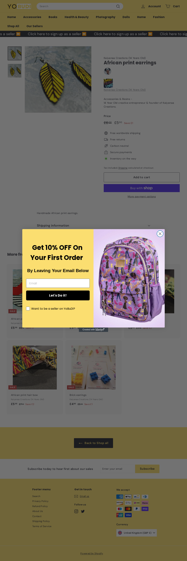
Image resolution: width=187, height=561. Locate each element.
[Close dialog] (160, 234)
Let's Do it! (58, 295)
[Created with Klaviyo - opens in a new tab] (93, 330)
